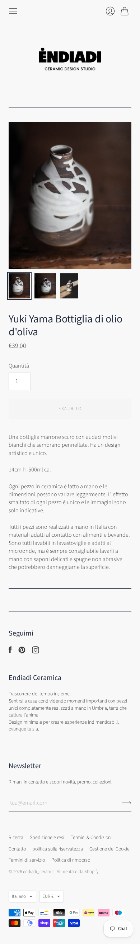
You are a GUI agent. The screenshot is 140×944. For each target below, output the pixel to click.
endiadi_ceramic (39, 871)
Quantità (19, 366)
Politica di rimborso (70, 860)
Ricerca (16, 837)
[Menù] (13, 11)
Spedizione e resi (47, 837)
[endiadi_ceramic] (70, 61)
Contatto (17, 849)
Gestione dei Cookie (109, 849)
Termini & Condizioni (91, 837)
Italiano (19, 896)
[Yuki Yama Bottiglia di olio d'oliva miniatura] (19, 285)
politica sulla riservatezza (57, 849)
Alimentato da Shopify (78, 871)
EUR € (47, 896)
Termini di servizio (27, 860)
